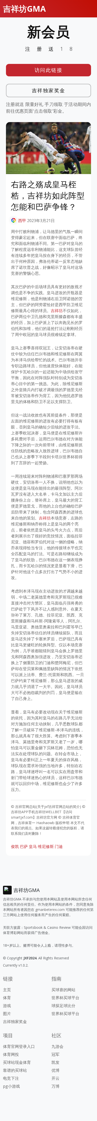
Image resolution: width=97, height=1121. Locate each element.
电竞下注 (11, 1078)
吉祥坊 (57, 310)
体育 (7, 997)
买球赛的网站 (63, 989)
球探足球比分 (63, 1005)
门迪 (59, 846)
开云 (55, 1078)
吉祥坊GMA (24, 8)
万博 (55, 1086)
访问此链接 (49, 70)
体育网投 (11, 1054)
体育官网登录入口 (19, 1046)
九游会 (57, 1046)
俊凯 (15, 846)
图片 (7, 1013)
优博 (55, 1070)
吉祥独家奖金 (48, 90)
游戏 (7, 1005)
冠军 (55, 1054)
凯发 (55, 1062)
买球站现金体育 (17, 1062)
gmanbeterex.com (50, 909)
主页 (7, 989)
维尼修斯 (46, 846)
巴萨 (24, 846)
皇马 (33, 846)
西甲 (22, 220)
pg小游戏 (11, 1086)
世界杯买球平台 (65, 997)
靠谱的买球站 (15, 1070)
